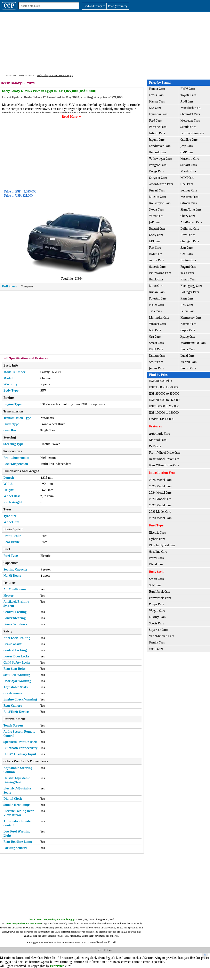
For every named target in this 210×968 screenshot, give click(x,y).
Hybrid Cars (157, 539)
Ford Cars (155, 120)
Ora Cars (155, 336)
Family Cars (157, 642)
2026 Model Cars (160, 480)
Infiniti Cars (157, 133)
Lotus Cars (156, 286)
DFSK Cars (156, 349)
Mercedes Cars (190, 120)
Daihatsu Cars (189, 228)
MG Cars (154, 241)
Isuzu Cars (187, 311)
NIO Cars (155, 330)
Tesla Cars (187, 273)
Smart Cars (156, 343)
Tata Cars (155, 311)
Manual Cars (157, 440)
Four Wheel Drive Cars (164, 465)
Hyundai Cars (158, 114)
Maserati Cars (189, 159)
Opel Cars (186, 184)
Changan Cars (189, 241)
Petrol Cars (156, 558)
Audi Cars (186, 101)
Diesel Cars (156, 564)
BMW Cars (187, 89)
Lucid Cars (187, 356)
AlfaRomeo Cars (191, 222)
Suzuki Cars (188, 127)
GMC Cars (186, 152)
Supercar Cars (158, 630)
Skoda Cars (156, 209)
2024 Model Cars (160, 492)
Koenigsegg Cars (191, 286)
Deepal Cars (188, 368)
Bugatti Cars (157, 228)
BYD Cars (186, 305)
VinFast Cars (157, 324)
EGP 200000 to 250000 (164, 400)
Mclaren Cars (189, 197)
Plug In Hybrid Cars (162, 545)
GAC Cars (186, 254)
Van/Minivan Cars (161, 636)
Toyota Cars (188, 95)
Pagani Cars (188, 267)
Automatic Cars (159, 433)
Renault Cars (157, 152)
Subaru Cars (188, 165)
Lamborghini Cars (192, 133)
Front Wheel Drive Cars (164, 452)
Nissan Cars (157, 101)
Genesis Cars (157, 267)
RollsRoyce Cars (159, 203)
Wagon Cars (157, 611)
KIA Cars (155, 108)
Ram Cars (186, 298)
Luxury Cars (157, 617)
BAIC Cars (155, 254)
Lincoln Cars (157, 197)
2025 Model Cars (160, 486)
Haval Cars (187, 235)
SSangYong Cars (190, 209)
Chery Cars (187, 216)
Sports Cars (156, 623)
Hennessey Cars (190, 317)
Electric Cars (157, 532)
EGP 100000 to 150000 (164, 413)
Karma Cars (188, 324)
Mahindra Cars (159, 317)
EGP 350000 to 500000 (164, 387)
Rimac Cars (188, 279)
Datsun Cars (157, 356)
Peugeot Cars (157, 165)
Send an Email (106, 942)
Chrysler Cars (158, 178)
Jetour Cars (156, 368)
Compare (27, 286)
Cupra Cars (187, 330)
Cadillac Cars (188, 139)
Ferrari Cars (157, 190)
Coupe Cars (156, 604)
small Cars (156, 649)
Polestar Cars (158, 298)
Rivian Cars (156, 292)
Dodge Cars (156, 171)
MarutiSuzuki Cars (192, 343)
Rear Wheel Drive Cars (164, 459)
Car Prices (105, 950)
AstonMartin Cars (161, 184)
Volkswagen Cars (160, 159)
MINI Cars (187, 178)
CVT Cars (155, 446)
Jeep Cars (186, 146)
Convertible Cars (160, 598)
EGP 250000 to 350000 (164, 393)
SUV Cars (155, 585)
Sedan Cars (156, 579)
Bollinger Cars (189, 292)
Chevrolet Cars (190, 114)
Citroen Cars (188, 203)
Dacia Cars (187, 349)
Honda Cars (157, 89)
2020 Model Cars (160, 518)
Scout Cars (156, 362)
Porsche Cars (157, 127)
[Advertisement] (105, 42)
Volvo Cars (156, 216)
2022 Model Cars (160, 505)
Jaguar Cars (156, 139)
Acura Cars (156, 260)
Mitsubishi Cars (190, 108)
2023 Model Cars (160, 499)
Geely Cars (156, 235)
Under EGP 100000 (161, 419)
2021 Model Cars (160, 512)
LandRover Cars (159, 146)
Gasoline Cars (158, 551)
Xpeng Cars (187, 336)
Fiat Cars (155, 247)
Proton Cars (188, 260)
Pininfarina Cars (160, 273)
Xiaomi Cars (188, 362)
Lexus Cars (156, 95)
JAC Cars (154, 222)
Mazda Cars (188, 171)
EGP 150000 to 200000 (164, 406)
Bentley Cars (188, 190)
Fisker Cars (156, 305)
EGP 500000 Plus (160, 381)
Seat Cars (186, 247)
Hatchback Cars (159, 591)
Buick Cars (156, 279)
